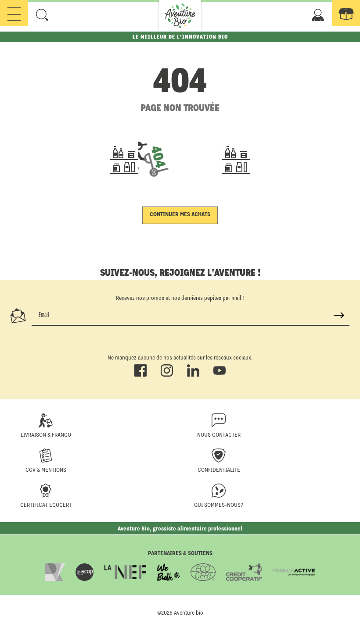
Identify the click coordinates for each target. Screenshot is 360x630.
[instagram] (167, 374)
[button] (42, 15)
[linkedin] (193, 374)
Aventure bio (188, 612)
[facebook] (140, 374)
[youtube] (219, 374)
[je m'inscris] (338, 315)
